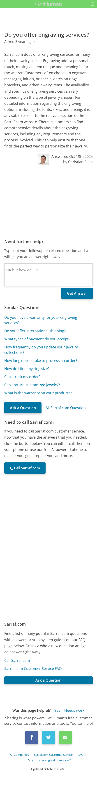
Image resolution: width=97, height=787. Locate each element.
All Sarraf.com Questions (67, 407)
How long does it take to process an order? (40, 360)
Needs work (74, 710)
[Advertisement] (48, 201)
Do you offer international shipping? (35, 330)
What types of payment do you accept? (37, 339)
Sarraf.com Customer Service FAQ (33, 668)
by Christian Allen (78, 161)
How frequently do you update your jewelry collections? (41, 350)
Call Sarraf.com (17, 660)
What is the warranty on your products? (38, 392)
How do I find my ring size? (26, 368)
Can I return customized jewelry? (32, 384)
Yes (57, 710)
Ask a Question (23, 407)
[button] (92, 4)
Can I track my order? (22, 376)
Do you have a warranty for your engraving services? (40, 320)
